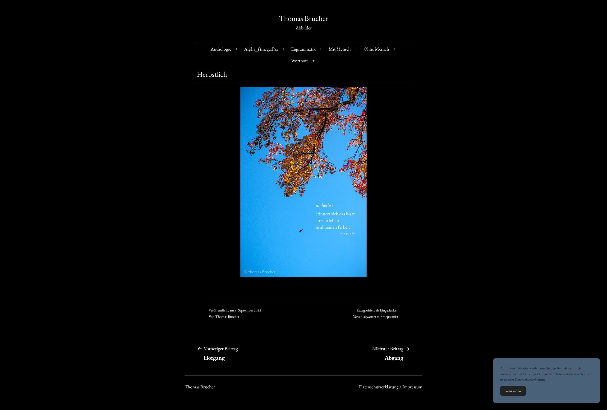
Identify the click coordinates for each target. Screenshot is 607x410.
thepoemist (390, 316)
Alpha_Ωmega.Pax (261, 49)
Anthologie (221, 49)
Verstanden (513, 391)
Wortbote (299, 60)
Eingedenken (389, 310)
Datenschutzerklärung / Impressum (390, 387)
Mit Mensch (340, 49)
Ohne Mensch (376, 49)
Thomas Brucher (303, 18)
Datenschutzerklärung (530, 379)
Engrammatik (303, 49)
